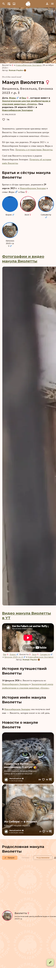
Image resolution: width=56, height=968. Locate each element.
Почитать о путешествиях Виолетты (33, 149)
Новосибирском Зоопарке (29, 65)
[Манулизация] (28, 4)
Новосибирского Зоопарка (15, 684)
